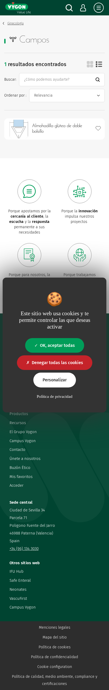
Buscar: (10, 79)
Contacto (17, 449)
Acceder (17, 485)
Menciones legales (54, 627)
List (99, 64)
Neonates (18, 589)
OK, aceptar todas (57, 345)
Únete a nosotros (25, 458)
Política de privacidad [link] (54, 396)
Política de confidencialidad (54, 657)
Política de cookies (55, 647)
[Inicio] (18, 7)
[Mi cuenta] (83, 7)
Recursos (18, 422)
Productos (19, 413)
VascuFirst (18, 598)
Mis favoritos (21, 476)
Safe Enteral (20, 580)
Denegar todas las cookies (57, 362)
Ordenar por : (15, 95)
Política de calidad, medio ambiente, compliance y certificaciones (54, 680)
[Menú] (99, 8)
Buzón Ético (20, 467)
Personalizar (55, 379)
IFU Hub (17, 571)
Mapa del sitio (55, 637)
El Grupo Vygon (23, 431)
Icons (90, 64)
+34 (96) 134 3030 (24, 548)
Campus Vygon (23, 440)
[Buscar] (69, 7)
